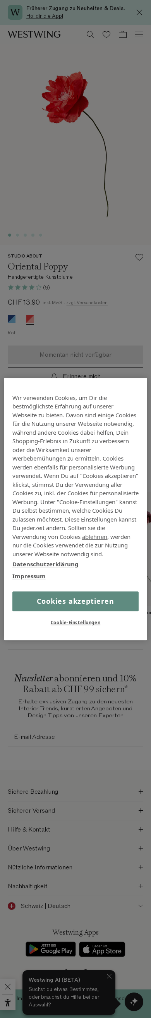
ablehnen (94, 536)
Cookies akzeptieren (75, 601)
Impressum (29, 576)
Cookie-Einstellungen (75, 622)
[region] (76, 509)
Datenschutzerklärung (45, 564)
